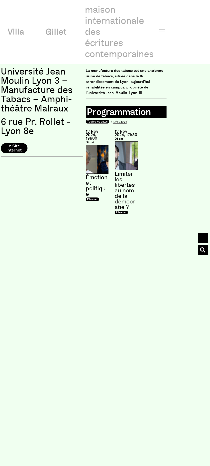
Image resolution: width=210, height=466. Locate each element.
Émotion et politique (96, 186)
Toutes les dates (97, 121)
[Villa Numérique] (203, 250)
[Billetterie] (203, 238)
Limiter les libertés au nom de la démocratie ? (125, 190)
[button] (14, 148)
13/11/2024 (120, 121)
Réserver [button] (92, 199)
